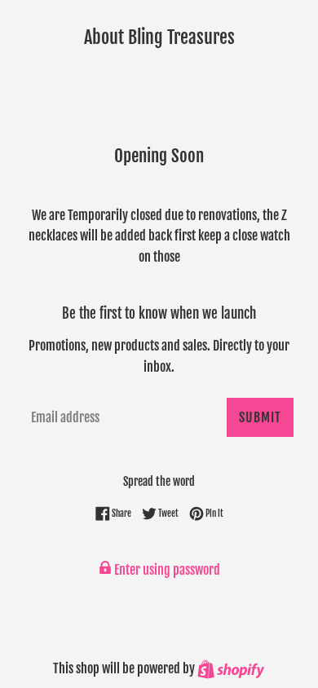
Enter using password (166, 570)
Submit (260, 417)
